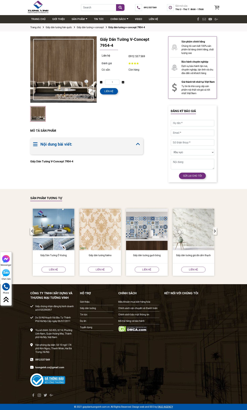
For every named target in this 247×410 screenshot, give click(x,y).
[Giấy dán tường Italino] (100, 229)
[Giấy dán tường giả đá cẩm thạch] (193, 229)
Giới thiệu (85, 301)
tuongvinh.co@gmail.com (49, 367)
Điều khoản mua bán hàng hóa (134, 301)
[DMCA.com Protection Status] (132, 327)
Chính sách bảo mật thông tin (133, 314)
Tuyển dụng (86, 327)
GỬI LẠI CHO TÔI (192, 175)
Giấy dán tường (88, 308)
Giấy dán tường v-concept (90, 27)
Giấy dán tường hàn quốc (59, 27)
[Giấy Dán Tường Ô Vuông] (53, 229)
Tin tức (83, 314)
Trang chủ (35, 27)
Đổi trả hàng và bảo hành (131, 321)
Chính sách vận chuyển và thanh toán (137, 308)
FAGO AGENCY (165, 406)
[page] (198, 19)
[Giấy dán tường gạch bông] (147, 229)
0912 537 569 (137, 56)
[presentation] (32, 231)
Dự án (83, 321)
